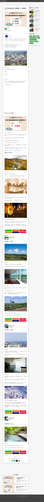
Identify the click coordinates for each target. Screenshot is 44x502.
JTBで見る (23, 230)
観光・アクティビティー (33, 39)
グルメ (14, 222)
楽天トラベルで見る (8, 230)
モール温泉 (15, 264)
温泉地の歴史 (36, 41)
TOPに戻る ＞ (15, 456)
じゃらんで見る (15, 230)
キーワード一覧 (35, 45)
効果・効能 (31, 41)
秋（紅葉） (31, 43)
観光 (12, 222)
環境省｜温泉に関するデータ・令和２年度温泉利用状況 (13, 150)
